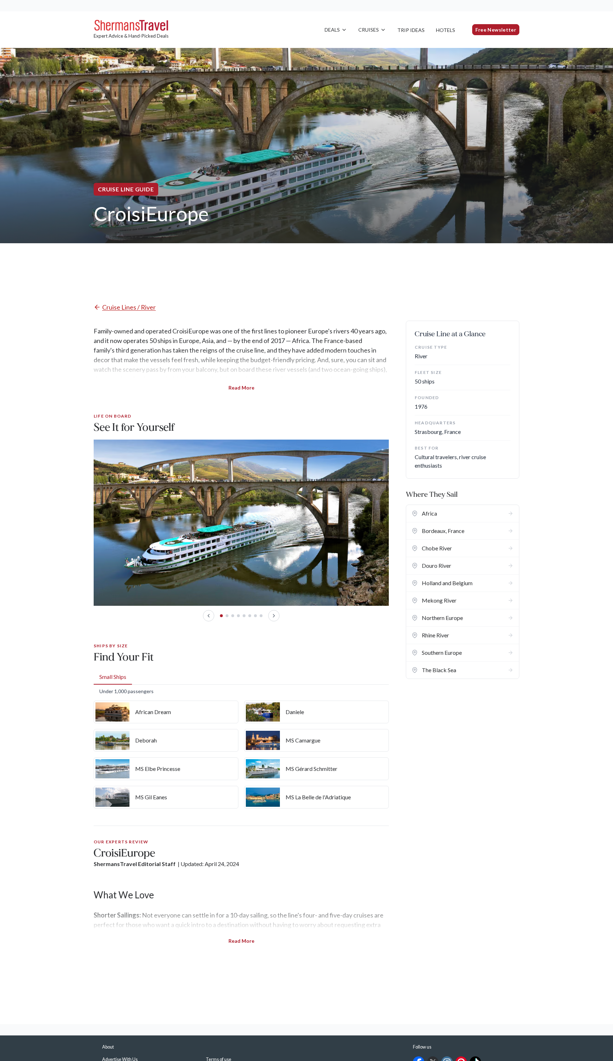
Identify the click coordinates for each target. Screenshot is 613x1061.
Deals (332, 30)
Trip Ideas (411, 30)
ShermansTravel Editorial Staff (135, 863)
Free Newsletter (495, 30)
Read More (241, 388)
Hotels (445, 30)
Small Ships (112, 676)
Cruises (368, 30)
